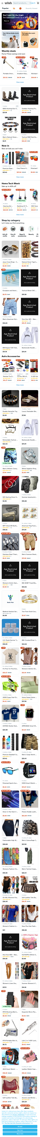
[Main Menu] (2, 3)
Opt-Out (20, 1130)
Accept (20, 1126)
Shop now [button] (6, 21)
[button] (29, 3)
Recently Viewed (31, 8)
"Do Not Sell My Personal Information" (17, 1123)
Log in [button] (33, 3)
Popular (5, 8)
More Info (20, 1134)
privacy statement (18, 1115)
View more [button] (20, 82)
